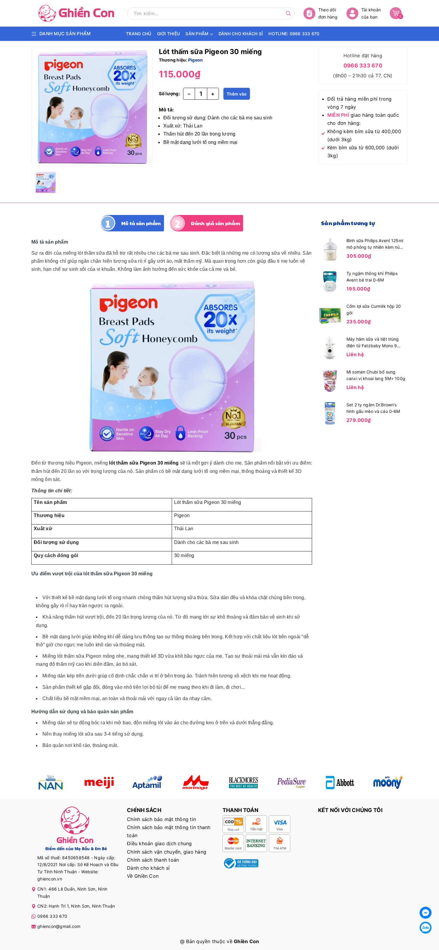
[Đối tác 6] (291, 782)
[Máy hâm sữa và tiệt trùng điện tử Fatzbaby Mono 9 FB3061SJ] (330, 347)
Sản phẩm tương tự (348, 223)
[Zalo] (426, 928)
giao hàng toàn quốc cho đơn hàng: (363, 119)
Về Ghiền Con (143, 876)
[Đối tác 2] (99, 782)
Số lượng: (169, 93)
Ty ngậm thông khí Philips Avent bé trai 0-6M (372, 276)
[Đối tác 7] (340, 782)
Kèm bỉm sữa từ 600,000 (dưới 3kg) (363, 152)
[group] (92, 106)
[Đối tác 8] (388, 782)
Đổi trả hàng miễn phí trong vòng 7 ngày (359, 103)
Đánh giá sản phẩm (215, 223)
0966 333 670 (362, 65)
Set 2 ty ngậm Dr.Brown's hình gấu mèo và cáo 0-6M (373, 408)
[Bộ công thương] (240, 863)
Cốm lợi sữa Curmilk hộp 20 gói (373, 309)
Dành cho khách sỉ (148, 868)
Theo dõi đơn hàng (327, 13)
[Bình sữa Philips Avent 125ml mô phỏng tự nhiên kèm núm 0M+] (330, 249)
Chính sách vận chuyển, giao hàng (166, 852)
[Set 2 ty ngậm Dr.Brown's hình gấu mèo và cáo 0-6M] (330, 413)
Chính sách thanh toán (153, 860)
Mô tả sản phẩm (141, 223)
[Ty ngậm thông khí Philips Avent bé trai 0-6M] (330, 282)
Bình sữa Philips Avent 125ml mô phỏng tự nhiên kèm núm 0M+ (374, 244)
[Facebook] (426, 913)
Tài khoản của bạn (371, 13)
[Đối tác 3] (147, 782)
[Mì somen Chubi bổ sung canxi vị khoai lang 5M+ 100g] (330, 380)
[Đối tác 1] (50, 782)
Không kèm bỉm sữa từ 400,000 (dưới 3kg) (364, 135)
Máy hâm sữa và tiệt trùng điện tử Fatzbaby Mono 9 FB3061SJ (372, 342)
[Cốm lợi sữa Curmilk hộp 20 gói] (330, 314)
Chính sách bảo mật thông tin (161, 819)
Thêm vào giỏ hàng (237, 95)
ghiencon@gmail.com (59, 926)
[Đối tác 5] (195, 782)
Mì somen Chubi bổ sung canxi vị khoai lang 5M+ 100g (375, 375)
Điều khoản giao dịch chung (159, 843)
